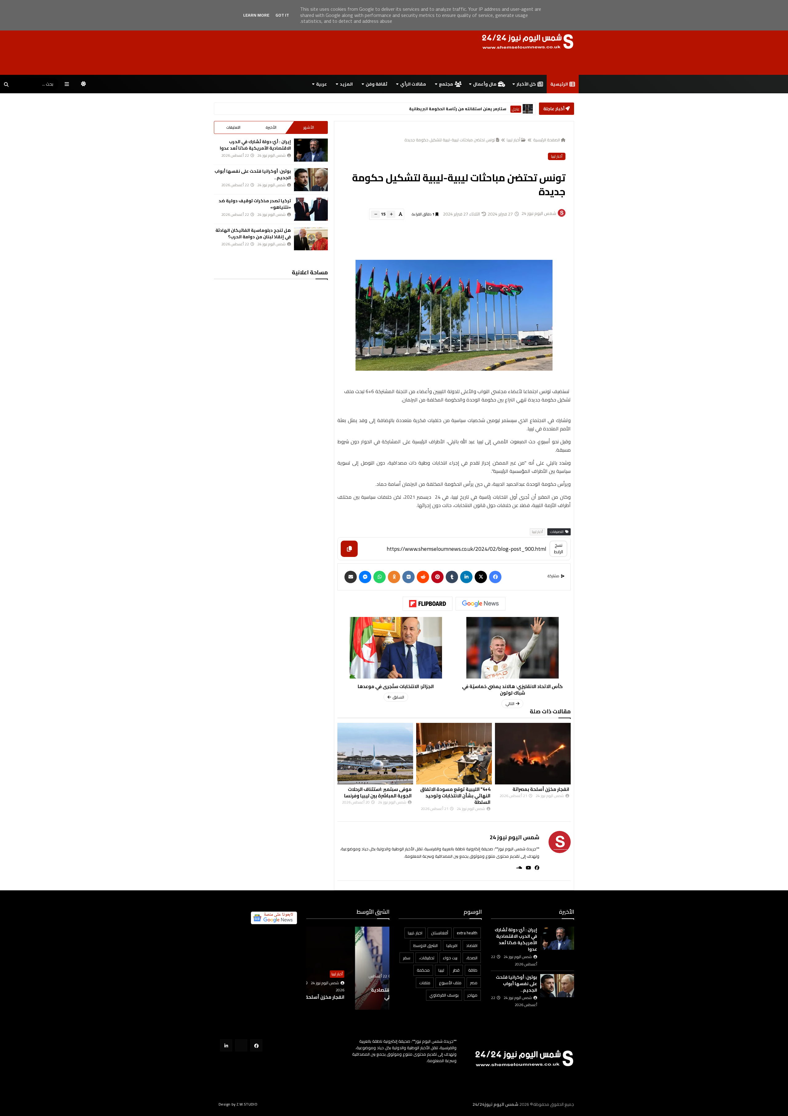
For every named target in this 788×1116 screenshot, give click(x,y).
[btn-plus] (391, 214)
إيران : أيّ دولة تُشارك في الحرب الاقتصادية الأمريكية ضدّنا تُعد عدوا (255, 145)
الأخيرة (271, 127)
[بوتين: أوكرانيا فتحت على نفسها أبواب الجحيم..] (311, 179)
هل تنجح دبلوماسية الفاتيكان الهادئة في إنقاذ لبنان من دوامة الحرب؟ (253, 233)
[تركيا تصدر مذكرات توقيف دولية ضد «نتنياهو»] (311, 209)
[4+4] (533, 753)
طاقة (472, 970)
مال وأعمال (485, 84)
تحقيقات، (426, 957)
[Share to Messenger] (365, 577)
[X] (481, 577)
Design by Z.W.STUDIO (238, 1104)
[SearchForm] (6, 84)
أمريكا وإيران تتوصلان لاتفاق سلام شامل (455, 109)
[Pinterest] (437, 577)
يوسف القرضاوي (444, 995)
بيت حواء (450, 957)
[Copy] (349, 549)
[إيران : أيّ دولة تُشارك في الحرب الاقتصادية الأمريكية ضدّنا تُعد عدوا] (311, 150)
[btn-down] (375, 214)
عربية (321, 84)
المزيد (346, 84)
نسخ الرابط (558, 548)
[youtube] (526, 867)
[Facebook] (495, 577)
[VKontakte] (408, 577)
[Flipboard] (427, 604)
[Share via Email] (350, 577)
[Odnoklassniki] (394, 577)
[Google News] (480, 603)
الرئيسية (559, 84)
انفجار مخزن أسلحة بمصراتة (383, 789)
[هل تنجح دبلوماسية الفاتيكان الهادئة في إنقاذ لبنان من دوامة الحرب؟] (311, 238)
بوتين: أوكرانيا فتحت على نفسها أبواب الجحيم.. (253, 174)
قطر (456, 970)
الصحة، (471, 957)
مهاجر (472, 995)
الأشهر (308, 127)
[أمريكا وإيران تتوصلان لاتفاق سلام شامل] (528, 109)
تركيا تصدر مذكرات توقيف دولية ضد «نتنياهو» (255, 204)
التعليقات (233, 127)
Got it (282, 15)
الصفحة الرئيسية (546, 139)
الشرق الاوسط (509, 109)
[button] (385, 968)
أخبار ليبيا (513, 139)
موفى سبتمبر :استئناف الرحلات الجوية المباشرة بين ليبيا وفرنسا (456, 792)
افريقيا (451, 945)
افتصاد (471, 945)
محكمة (423, 970)
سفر (406, 957)
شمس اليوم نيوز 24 (514, 837)
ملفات (424, 982)
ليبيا (441, 970)
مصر (473, 982)
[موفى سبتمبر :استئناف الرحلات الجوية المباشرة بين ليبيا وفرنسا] (454, 753)
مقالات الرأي (413, 84)
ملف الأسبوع (450, 982)
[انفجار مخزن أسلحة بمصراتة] (375, 753)
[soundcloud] (517, 867)
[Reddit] (423, 577)
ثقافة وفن (376, 84)
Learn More (256, 15)
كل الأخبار (526, 84)
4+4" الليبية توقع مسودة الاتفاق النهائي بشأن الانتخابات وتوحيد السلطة (534, 796)
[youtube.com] (241, 1045)
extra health (467, 933)
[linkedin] (466, 577)
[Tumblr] (452, 577)
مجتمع (446, 84)
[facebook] (535, 867)
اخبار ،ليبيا (415, 933)
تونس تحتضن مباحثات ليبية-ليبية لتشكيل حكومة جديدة (449, 139)
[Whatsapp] (379, 577)
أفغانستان (439, 933)
